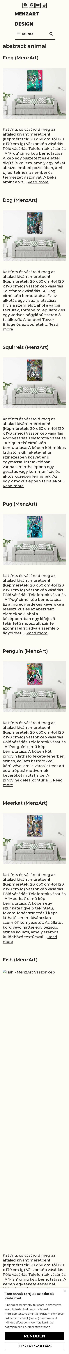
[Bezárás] (65, 1291)
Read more (38, 182)
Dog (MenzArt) (20, 200)
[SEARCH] (51, 34)
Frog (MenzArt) (20, 58)
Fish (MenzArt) (20, 959)
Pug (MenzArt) (20, 504)
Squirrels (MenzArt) (26, 347)
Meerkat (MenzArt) (25, 803)
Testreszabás (35, 1346)
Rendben (34, 1336)
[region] (34, 1321)
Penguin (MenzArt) (25, 651)
